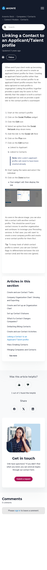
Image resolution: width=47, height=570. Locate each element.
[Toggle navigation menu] (42, 8)
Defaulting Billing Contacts (19, 326)
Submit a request (23, 479)
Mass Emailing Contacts (17, 344)
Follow (11, 57)
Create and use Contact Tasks (20, 292)
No (28, 384)
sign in (17, 510)
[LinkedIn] (32, 408)
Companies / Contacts (26, 16)
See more (13, 356)
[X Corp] (23, 408)
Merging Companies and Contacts (21, 349)
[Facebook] (14, 408)
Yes (19, 384)
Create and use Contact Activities (22, 331)
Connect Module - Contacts (16, 19)
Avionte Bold (8, 16)
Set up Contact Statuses (18, 313)
